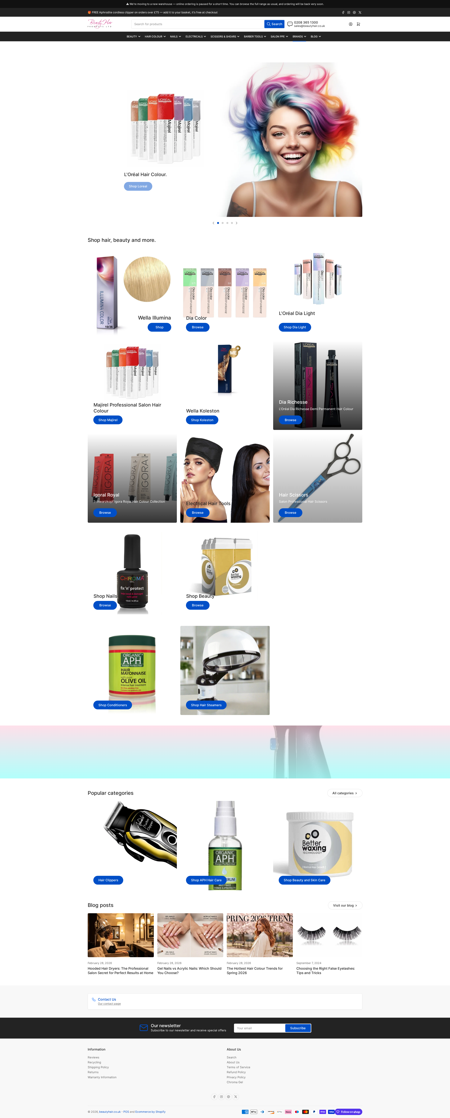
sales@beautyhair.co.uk (309, 26)
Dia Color (196, 318)
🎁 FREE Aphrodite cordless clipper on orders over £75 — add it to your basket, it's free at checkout (153, 12)
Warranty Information (102, 1077)
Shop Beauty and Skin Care (304, 880)
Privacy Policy (236, 1077)
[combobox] (208, 24)
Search (231, 1057)
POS (126, 1111)
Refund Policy (236, 1072)
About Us (233, 1062)
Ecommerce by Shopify (150, 1111)
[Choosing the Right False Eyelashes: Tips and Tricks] (329, 935)
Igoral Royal (106, 495)
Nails (174, 36)
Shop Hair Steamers (206, 705)
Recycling (94, 1062)
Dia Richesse (293, 402)
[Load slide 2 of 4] (222, 223)
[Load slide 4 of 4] (232, 223)
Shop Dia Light (295, 327)
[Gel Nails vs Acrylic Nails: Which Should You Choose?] (190, 935)
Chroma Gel (235, 1082)
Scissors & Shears (223, 36)
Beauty (132, 36)
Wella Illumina (154, 318)
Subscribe (298, 1028)
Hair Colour (153, 36)
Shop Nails (105, 596)
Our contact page (109, 1003)
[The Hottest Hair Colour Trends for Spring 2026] (260, 935)
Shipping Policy (98, 1067)
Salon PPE (278, 36)
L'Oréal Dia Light (297, 313)
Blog (314, 36)
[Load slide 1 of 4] (218, 223)
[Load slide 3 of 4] (227, 223)
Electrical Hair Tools (208, 503)
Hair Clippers (108, 880)
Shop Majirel (108, 420)
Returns (93, 1072)
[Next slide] (236, 223)
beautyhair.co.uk (110, 1111)
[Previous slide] (213, 223)
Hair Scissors (293, 495)
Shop (159, 327)
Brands (298, 36)
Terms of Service (238, 1067)
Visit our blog (343, 905)
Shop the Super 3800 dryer (225, 763)
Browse (198, 327)
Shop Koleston (202, 420)
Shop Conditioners (112, 705)
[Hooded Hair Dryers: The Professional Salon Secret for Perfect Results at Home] (121, 935)
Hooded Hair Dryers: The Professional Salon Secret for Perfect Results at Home (120, 970)
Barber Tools (253, 36)
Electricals (194, 36)
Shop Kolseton (133, 179)
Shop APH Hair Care (206, 880)
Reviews (93, 1057)
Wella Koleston (202, 411)
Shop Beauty (200, 596)
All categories (343, 793)
